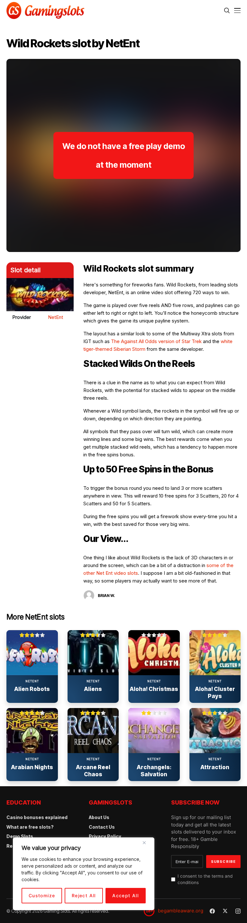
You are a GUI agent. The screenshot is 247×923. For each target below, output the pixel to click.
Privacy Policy (105, 836)
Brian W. (106, 595)
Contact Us (102, 827)
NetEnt (55, 317)
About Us (99, 817)
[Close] (147, 845)
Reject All (84, 895)
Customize (42, 895)
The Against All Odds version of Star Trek (156, 341)
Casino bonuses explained (37, 817)
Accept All (125, 895)
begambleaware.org (180, 911)
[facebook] (212, 911)
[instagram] (238, 911)
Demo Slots (19, 836)
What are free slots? (30, 827)
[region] (83, 873)
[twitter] (225, 911)
